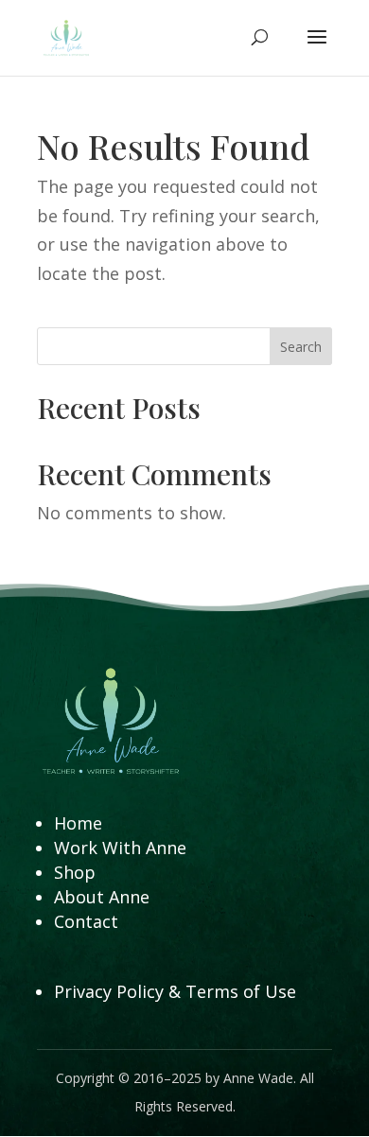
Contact (86, 921)
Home (78, 823)
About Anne (101, 896)
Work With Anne (120, 847)
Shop (75, 872)
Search (301, 347)
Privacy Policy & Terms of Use (175, 991)
